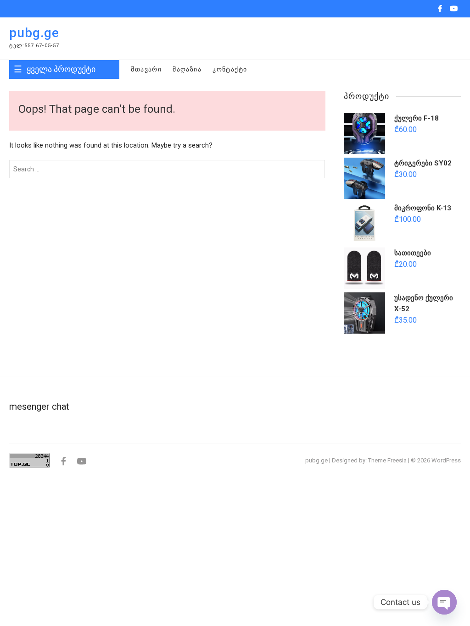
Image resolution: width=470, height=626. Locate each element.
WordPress (446, 460)
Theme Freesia (387, 460)
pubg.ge (34, 32)
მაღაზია (187, 69)
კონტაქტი (230, 69)
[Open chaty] (444, 602)
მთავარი (146, 69)
